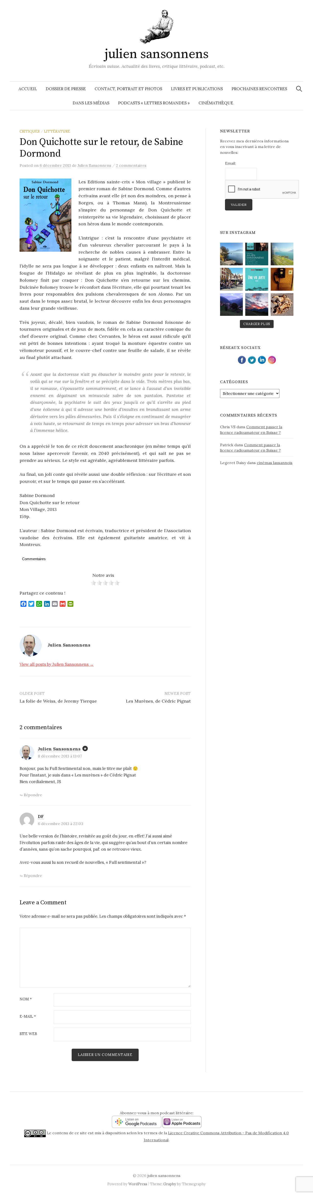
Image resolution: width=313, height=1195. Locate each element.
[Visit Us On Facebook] (242, 359)
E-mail (28, 1016)
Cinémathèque (216, 103)
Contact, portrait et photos (128, 88)
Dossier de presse (66, 88)
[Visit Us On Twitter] (252, 359)
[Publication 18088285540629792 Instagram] (256, 254)
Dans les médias (91, 103)
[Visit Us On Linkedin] (262, 359)
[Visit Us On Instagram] (272, 359)
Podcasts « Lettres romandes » (154, 103)
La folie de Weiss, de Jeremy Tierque (58, 701)
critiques (30, 131)
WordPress (137, 1184)
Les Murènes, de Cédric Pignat (158, 701)
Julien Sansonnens (59, 749)
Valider (239, 204)
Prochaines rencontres (259, 88)
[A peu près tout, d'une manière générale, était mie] (282, 279)
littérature (57, 131)
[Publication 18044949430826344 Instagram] (231, 304)
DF (41, 816)
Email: (230, 163)
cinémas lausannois (274, 462)
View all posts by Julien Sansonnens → (57, 664)
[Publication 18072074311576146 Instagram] (282, 304)
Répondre (33, 794)
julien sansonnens (156, 54)
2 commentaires (131, 165)
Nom (26, 999)
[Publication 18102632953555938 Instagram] (282, 254)
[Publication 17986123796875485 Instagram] (231, 254)
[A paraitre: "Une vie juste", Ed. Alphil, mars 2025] (256, 279)
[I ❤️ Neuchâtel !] (231, 279)
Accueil (28, 88)
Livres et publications (197, 88)
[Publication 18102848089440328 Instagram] (256, 304)
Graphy (169, 1184)
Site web (28, 1034)
